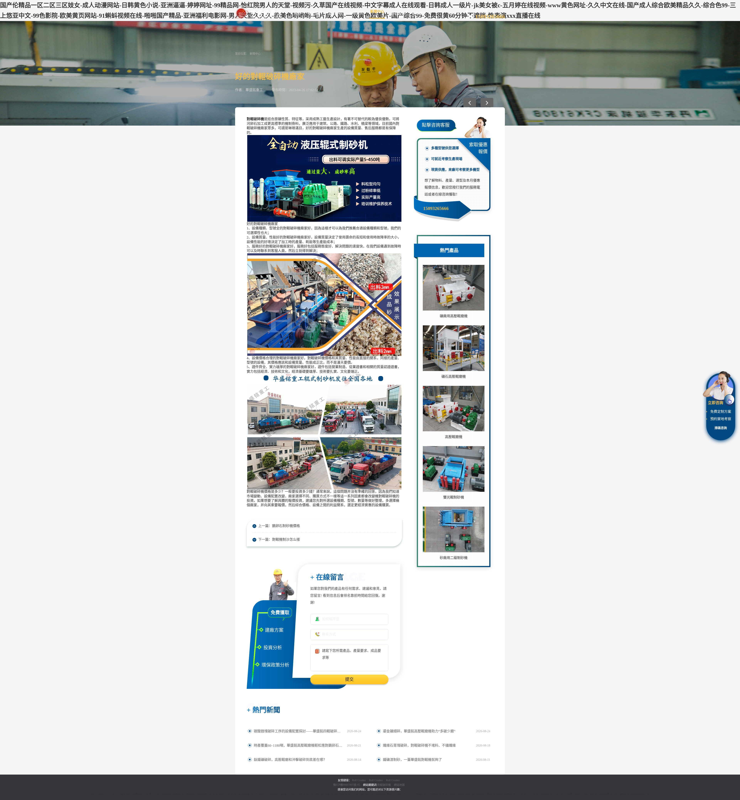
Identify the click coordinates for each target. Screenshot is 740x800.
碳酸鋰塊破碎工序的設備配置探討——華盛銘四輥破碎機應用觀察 (298, 731)
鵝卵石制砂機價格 (286, 526)
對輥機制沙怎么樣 (286, 539)
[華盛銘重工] (259, 13)
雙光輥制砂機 (453, 497)
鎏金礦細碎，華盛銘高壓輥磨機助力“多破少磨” (419, 731)
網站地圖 (399, 784)
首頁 (297, 13)
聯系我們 (419, 13)
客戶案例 (356, 13)
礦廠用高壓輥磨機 (454, 316)
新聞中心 (377, 11)
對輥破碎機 (384, 784)
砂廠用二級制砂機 (454, 558)
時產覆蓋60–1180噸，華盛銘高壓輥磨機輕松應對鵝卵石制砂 (298, 745)
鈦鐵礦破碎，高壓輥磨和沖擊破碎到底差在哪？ (290, 760)
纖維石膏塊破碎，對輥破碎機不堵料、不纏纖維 (419, 745)
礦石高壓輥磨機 (453, 377)
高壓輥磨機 (453, 437)
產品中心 (335, 13)
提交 (349, 679)
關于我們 (315, 13)
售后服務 (398, 13)
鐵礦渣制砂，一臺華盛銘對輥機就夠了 (412, 760)
